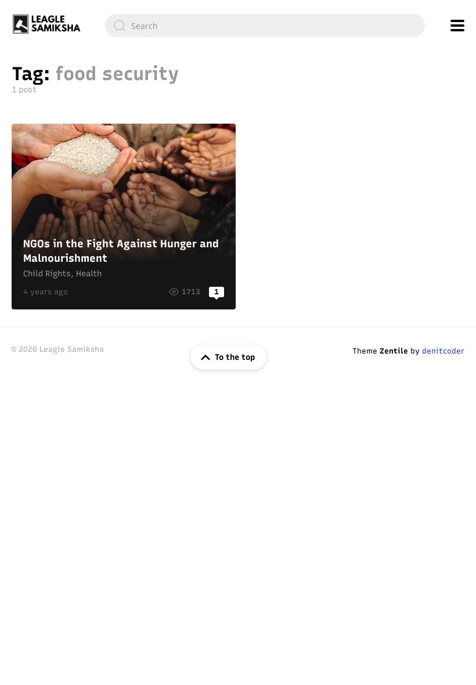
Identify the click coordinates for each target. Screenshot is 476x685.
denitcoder (443, 351)
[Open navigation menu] (457, 25)
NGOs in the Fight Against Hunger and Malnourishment (124, 216)
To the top (235, 357)
